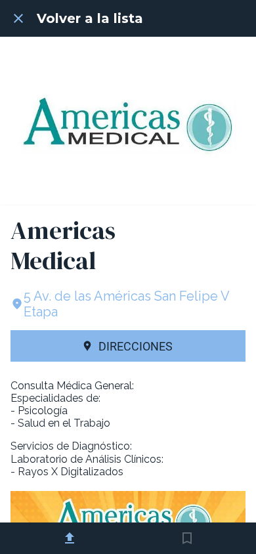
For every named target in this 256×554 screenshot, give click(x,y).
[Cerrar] (18, 18)
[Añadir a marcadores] (187, 538)
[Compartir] (69, 538)
